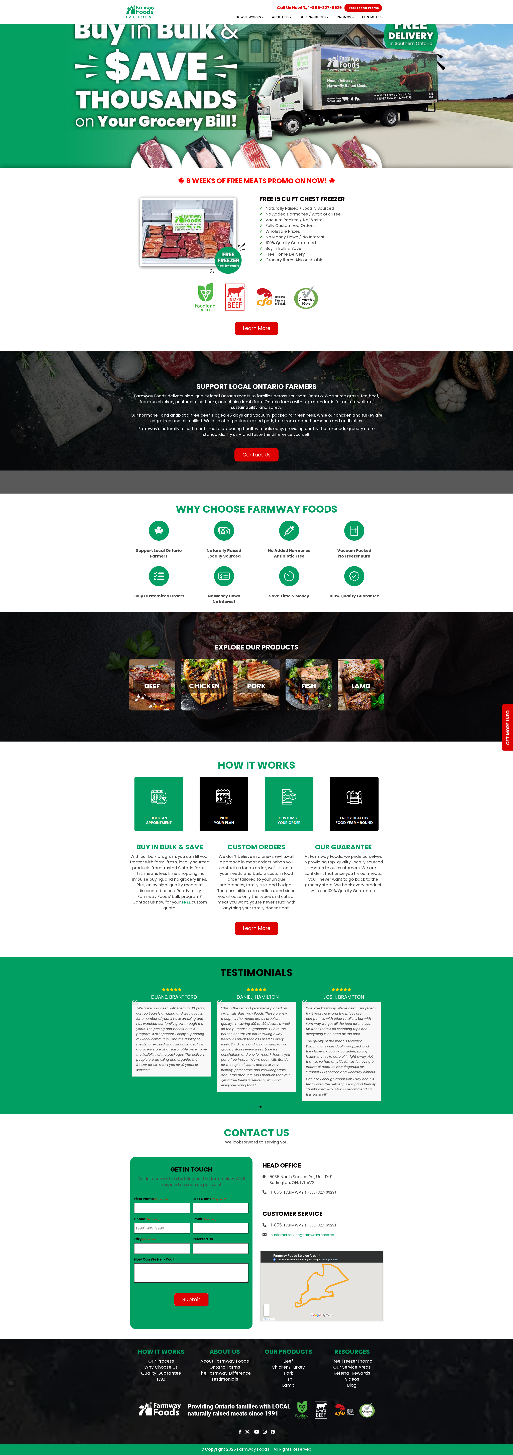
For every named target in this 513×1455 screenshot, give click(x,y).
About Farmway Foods (224, 1361)
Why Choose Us (161, 1367)
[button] (252, 1107)
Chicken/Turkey (288, 1367)
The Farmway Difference (225, 1373)
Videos (352, 1379)
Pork (288, 1373)
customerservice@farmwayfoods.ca (302, 1234)
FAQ (161, 1379)
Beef (288, 1361)
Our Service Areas (352, 1367)
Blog (352, 1385)
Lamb (288, 1385)
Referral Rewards (352, 1373)
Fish (288, 1379)
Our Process (161, 1361)
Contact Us (256, 454)
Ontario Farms (224, 1367)
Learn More (256, 328)
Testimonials (224, 1379)
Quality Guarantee (161, 1373)
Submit (191, 1299)
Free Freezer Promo (363, 8)
